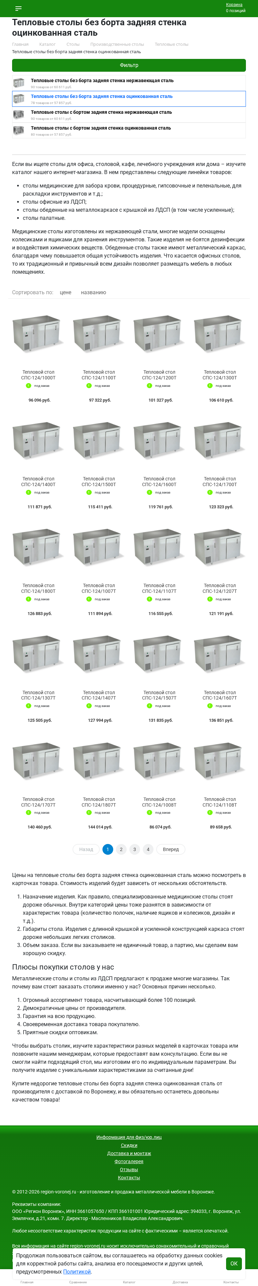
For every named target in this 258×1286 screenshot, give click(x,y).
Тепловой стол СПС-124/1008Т (159, 802)
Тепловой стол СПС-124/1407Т (99, 695)
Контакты (129, 1177)
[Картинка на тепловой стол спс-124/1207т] (220, 548)
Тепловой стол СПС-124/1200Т (159, 374)
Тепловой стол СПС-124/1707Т (38, 802)
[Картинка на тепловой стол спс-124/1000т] (38, 334)
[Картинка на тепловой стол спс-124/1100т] (99, 334)
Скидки (129, 1145)
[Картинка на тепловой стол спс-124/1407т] (99, 654)
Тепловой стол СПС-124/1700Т (220, 481)
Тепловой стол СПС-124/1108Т (220, 802)
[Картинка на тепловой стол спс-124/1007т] (99, 548)
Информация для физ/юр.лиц (129, 1137)
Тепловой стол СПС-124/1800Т (38, 588)
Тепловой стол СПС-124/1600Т (159, 481)
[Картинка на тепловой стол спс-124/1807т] (99, 761)
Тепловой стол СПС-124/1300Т (220, 374)
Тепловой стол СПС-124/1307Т (38, 695)
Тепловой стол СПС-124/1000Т (38, 374)
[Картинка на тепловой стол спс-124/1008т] (159, 761)
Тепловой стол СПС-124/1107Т (159, 588)
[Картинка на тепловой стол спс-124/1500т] (99, 441)
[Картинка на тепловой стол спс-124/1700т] (220, 441)
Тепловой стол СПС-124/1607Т (220, 695)
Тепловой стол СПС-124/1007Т (99, 588)
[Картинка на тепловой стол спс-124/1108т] (220, 761)
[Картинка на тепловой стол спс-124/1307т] (38, 654)
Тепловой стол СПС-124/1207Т (220, 588)
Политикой (77, 1271)
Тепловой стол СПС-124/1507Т (159, 695)
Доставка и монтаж (129, 1153)
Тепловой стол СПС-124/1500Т (99, 481)
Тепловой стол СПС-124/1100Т (99, 374)
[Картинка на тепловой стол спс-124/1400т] (38, 441)
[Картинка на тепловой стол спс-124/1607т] (220, 654)
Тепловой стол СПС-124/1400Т (38, 481)
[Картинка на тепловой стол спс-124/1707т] (38, 761)
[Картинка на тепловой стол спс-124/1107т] (159, 548)
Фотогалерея (129, 1161)
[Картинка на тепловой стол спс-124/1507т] (159, 654)
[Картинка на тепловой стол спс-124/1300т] (220, 334)
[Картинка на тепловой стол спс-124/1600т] (159, 441)
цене (65, 292)
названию (93, 292)
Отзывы (129, 1169)
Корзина (234, 4)
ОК (234, 1263)
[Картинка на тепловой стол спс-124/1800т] (38, 548)
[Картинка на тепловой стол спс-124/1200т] (159, 334)
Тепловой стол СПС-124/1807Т (99, 802)
